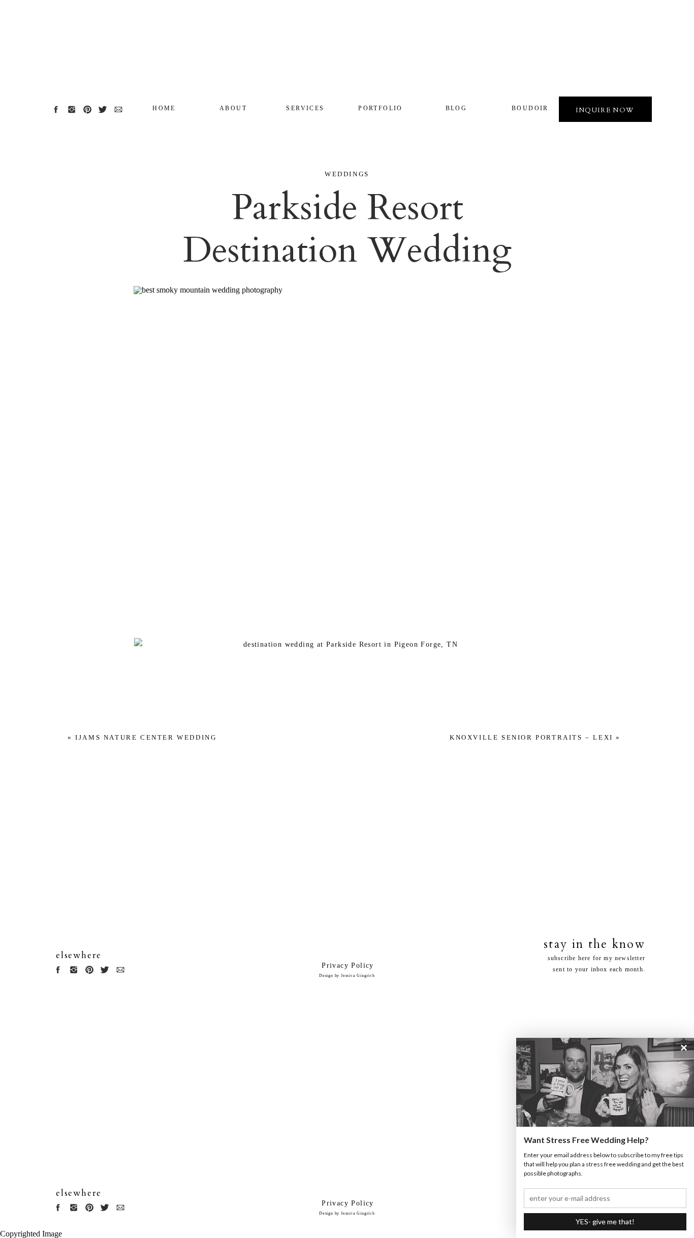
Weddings (347, 174)
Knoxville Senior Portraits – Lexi (531, 737)
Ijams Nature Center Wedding (145, 737)
